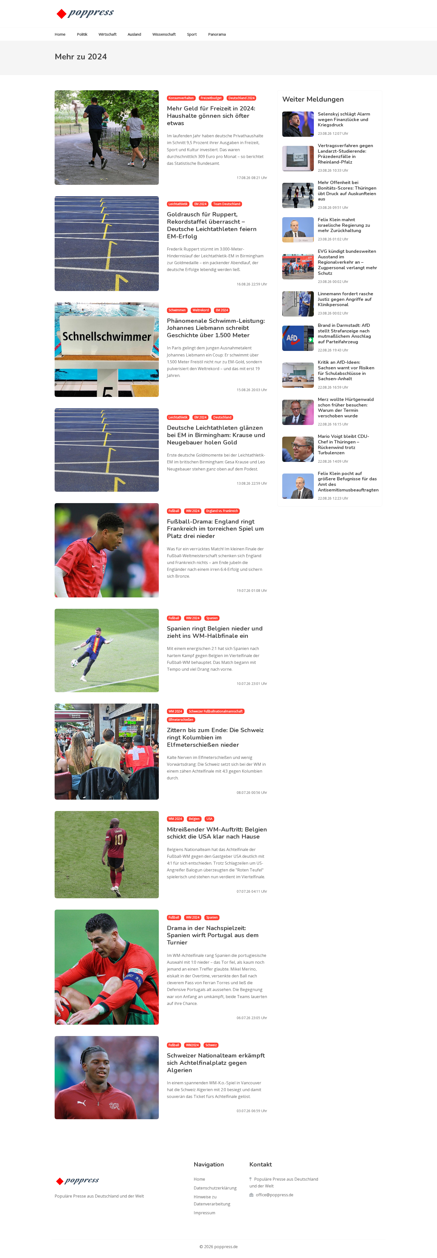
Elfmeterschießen (181, 719)
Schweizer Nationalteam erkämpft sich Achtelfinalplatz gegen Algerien (216, 1062)
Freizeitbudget (211, 98)
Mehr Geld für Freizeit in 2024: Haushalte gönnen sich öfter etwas (211, 115)
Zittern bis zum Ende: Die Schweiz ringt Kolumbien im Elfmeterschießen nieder (215, 737)
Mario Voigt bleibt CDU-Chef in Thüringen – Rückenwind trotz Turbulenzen (343, 444)
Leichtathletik (178, 204)
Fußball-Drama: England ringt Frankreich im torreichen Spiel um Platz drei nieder (215, 528)
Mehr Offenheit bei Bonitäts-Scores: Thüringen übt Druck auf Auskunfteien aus (347, 190)
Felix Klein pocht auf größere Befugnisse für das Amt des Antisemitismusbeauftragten (348, 481)
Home (60, 34)
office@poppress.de (274, 1195)
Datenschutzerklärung (215, 1188)
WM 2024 (192, 511)
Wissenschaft (164, 34)
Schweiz (211, 1045)
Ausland (134, 34)
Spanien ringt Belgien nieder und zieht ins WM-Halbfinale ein (215, 632)
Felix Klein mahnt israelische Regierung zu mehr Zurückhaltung (344, 225)
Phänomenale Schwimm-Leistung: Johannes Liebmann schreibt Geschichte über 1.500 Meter (216, 328)
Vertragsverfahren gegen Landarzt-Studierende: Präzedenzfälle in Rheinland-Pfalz (345, 154)
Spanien (212, 618)
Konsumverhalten (181, 98)
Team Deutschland (226, 204)
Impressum (204, 1213)
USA (209, 819)
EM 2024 (200, 204)
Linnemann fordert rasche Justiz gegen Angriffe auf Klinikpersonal (345, 299)
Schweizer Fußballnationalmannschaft (216, 711)
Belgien (194, 819)
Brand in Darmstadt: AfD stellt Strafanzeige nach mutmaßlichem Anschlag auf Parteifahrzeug (344, 333)
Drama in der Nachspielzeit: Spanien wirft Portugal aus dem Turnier (213, 935)
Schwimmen (177, 310)
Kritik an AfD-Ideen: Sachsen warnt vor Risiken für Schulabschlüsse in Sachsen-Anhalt (346, 370)
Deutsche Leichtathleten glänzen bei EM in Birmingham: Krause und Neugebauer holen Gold (216, 435)
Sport (192, 34)
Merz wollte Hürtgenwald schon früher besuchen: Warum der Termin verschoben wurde (346, 407)
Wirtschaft (108, 34)
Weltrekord (201, 310)
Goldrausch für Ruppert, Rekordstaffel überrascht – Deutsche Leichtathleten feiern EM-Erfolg (212, 225)
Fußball (174, 511)
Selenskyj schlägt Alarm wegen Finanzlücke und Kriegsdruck (344, 119)
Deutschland (222, 417)
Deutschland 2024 (241, 98)
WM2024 (192, 1045)
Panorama (217, 34)
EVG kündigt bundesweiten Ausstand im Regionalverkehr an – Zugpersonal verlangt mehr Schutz (347, 262)
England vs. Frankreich (222, 511)
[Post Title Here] (300, 124)
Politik (82, 34)
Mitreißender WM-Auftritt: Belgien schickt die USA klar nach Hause (217, 833)
